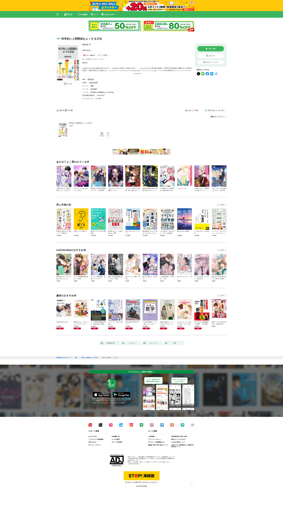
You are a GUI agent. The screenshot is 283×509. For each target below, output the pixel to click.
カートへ (212, 56)
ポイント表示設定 (117, 442)
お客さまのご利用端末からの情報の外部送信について (182, 445)
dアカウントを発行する (133, 482)
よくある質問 (116, 439)
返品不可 (85, 62)
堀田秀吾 (85, 44)
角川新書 (94, 89)
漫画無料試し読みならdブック (63, 357)
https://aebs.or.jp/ (134, 464)
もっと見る (220, 204)
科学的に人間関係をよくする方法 (80, 123)
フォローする (90, 44)
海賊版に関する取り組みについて (158, 445)
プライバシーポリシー (154, 439)
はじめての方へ (93, 436)
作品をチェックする (212, 62)
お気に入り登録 (192, 110)
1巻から (213, 116)
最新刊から (222, 116)
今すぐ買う (212, 49)
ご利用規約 (151, 436)
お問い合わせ (92, 442)
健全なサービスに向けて (178, 439)
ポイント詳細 (102, 55)
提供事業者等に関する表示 (179, 436)
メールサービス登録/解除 (95, 439)
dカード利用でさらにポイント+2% (92, 59)
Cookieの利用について (178, 442)
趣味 (92, 86)
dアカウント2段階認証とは (156, 442)
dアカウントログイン (94, 445)
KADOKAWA (93, 82)
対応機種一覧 (116, 436)
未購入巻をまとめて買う (216, 110)
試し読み (69, 83)
